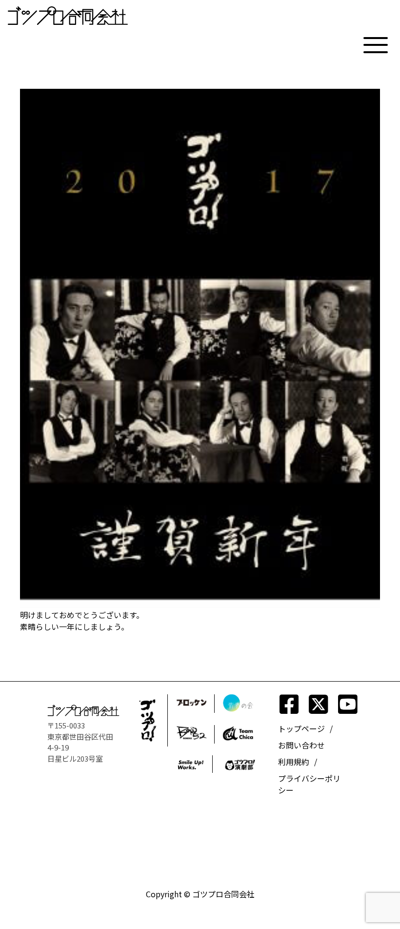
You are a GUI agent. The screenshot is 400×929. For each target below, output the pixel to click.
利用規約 (293, 761)
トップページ (301, 728)
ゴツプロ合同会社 (223, 894)
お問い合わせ (301, 745)
